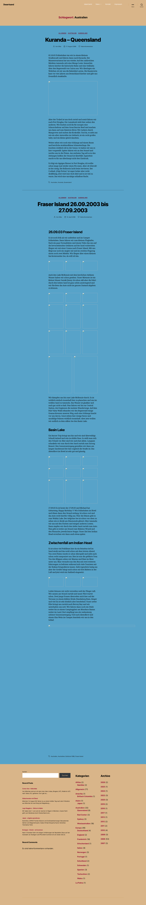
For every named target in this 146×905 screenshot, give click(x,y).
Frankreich (81, 839)
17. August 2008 (71, 46)
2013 (103, 817)
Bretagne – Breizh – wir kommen (32, 830)
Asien (78, 801)
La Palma (79, 883)
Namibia (80, 785)
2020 (103, 800)
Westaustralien (83, 823)
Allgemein (62, 33)
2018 (103, 808)
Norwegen (81, 852)
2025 (103, 787)
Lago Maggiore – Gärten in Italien (32, 808)
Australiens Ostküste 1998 (66, 756)
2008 (103, 839)
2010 (103, 830)
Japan (79, 803)
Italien (79, 848)
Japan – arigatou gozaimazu (31, 818)
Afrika (78, 782)
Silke (59, 46)
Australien (72, 33)
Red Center (82, 815)
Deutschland (82, 830)
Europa (78, 828)
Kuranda (60, 182)
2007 (103, 843)
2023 (103, 795)
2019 (103, 804)
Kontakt (108, 4)
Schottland (81, 861)
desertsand (88, 4)
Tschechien (82, 874)
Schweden (81, 865)
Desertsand (8, 5)
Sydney (80, 819)
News (98, 4)
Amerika (79, 794)
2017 (103, 813)
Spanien (80, 870)
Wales (80, 878)
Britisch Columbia (84, 796)
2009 (103, 835)
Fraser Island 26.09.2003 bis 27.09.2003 (73, 207)
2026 (103, 782)
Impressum (118, 4)
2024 (103, 791)
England (80, 835)
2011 (103, 826)
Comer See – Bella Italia (29, 788)
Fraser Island (79, 756)
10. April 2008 (71, 217)
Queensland (83, 33)
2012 (103, 822)
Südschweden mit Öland (30, 798)
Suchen (24, 772)
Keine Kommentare (87, 46)
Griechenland (83, 844)
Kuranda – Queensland (73, 39)
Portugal (81, 857)
